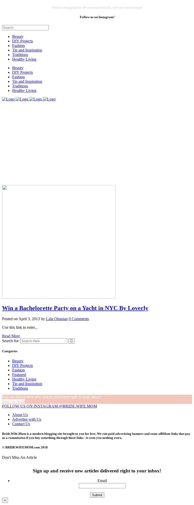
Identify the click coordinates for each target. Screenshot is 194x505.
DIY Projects (22, 365)
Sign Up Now (13, 401)
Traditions (20, 388)
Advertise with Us (26, 419)
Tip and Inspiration (27, 384)
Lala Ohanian (57, 319)
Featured (19, 374)
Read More (11, 336)
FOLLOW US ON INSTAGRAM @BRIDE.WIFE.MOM (49, 406)
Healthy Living (24, 379)
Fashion (18, 370)
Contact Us (21, 424)
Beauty (17, 361)
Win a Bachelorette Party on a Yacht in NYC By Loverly (75, 308)
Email (102, 480)
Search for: (10, 341)
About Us (20, 415)
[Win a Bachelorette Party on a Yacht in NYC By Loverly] (59, 297)
